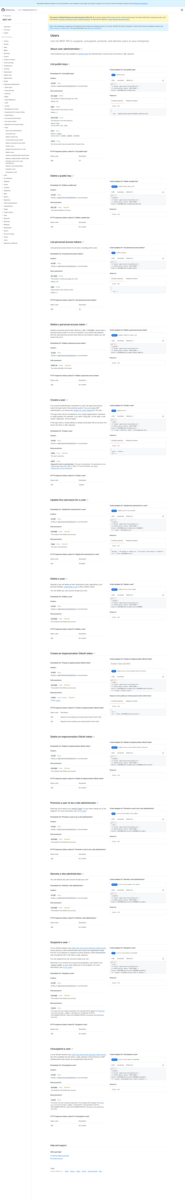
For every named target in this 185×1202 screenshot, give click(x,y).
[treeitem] (16, 26)
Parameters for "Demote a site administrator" (66, 885)
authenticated (83, 54)
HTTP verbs (82, 811)
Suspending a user (70, 587)
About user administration (65, 48)
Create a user (57, 400)
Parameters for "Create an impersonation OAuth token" (70, 663)
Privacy (72, 1171)
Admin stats (8, 87)
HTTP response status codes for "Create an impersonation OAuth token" (77, 708)
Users (6, 127)
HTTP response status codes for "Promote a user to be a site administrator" (78, 849)
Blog (100, 1171)
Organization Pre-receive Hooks (15, 112)
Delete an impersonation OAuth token (71, 736)
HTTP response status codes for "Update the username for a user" (74, 554)
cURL (113, 80)
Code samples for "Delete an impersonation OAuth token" (131, 742)
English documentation (140, 3)
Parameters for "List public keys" (62, 73)
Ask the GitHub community (60, 1155)
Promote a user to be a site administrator (73, 802)
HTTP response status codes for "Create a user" (68, 475)
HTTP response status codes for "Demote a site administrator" (73, 918)
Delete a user (57, 578)
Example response (117, 101)
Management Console (11, 109)
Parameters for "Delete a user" (61, 597)
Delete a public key (60, 175)
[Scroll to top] (181, 1198)
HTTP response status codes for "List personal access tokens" (73, 300)
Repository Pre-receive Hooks (14, 124)
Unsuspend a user (60, 1048)
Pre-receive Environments (13, 118)
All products (8, 16)
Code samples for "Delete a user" (122, 584)
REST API (7, 20)
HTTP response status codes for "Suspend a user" (68, 1024)
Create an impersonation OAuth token (71, 653)
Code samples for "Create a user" (122, 405)
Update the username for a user (68, 499)
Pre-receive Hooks (10, 121)
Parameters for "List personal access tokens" (66, 254)
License (7, 106)
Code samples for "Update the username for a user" (129, 505)
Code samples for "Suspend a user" (123, 948)
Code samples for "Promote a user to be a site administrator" (132, 808)
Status (78, 1171)
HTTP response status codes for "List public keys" (68, 151)
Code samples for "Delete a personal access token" (128, 330)
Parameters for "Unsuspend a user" (63, 1065)
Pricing (84, 1171)
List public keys (59, 64)
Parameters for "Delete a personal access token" (68, 343)
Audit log (7, 93)
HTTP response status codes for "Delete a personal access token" (74, 376)
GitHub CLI (129, 80)
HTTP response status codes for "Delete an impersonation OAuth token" (77, 778)
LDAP (6, 103)
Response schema (131, 101)
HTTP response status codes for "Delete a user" (68, 629)
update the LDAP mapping (83, 410)
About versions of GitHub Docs (59, 28)
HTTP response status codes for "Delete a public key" (70, 218)
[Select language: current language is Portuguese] (181, 9)
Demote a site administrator (66, 873)
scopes (58, 700)
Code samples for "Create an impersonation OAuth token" (131, 659)
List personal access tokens (66, 242)
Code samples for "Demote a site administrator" (127, 879)
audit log (101, 1011)
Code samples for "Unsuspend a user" (124, 1054)
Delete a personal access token (67, 324)
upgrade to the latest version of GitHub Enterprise (74, 19)
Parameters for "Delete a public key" (63, 185)
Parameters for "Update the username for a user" (68, 509)
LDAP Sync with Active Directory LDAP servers (89, 948)
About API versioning (94, 28)
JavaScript (120, 80)
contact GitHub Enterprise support (118, 19)
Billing (6, 96)
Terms (67, 1171)
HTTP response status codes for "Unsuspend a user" (70, 1116)
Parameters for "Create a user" (61, 431)
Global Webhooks (10, 100)
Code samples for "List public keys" (123, 70)
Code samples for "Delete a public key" (124, 181)
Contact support (57, 1158)
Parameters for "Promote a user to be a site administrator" (71, 817)
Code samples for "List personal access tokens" (127, 248)
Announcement (9, 90)
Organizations (9, 115)
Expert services (93, 1171)
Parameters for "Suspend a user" (62, 973)
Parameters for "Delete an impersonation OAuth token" (70, 746)
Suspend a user (59, 942)
